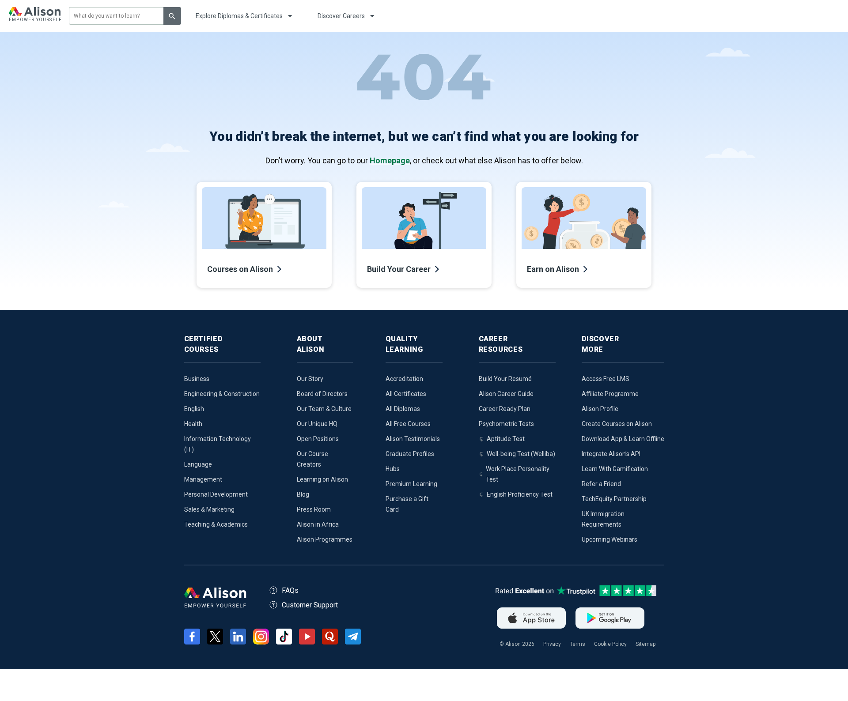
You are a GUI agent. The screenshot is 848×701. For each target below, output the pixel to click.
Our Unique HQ (317, 423)
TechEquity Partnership (614, 498)
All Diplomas (403, 408)
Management (203, 479)
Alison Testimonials (413, 438)
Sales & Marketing (209, 509)
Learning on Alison (322, 479)
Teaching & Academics (216, 524)
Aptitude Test (506, 438)
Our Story (310, 378)
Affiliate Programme (610, 393)
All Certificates (406, 393)
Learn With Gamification (615, 468)
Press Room (314, 509)
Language (198, 464)
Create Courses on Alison (617, 423)
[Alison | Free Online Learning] (35, 16)
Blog (303, 494)
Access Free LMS (605, 378)
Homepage (390, 160)
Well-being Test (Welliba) (521, 453)
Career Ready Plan (504, 408)
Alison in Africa (318, 524)
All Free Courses (408, 423)
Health (193, 423)
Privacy (552, 644)
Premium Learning (411, 483)
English (194, 408)
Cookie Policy (610, 644)
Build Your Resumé (505, 378)
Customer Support (310, 605)
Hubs (393, 468)
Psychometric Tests (506, 423)
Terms (577, 644)
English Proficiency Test (520, 494)
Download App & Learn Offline (623, 438)
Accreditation (404, 378)
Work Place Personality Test (517, 474)
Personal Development (216, 494)
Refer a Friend (601, 483)
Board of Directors (322, 393)
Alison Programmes (324, 539)
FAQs (290, 590)
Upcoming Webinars (609, 539)
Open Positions (318, 438)
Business (196, 378)
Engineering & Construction (222, 393)
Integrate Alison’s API (611, 453)
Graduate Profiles (410, 453)
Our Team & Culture (324, 408)
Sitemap (645, 644)
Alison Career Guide (506, 393)
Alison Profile (600, 408)
